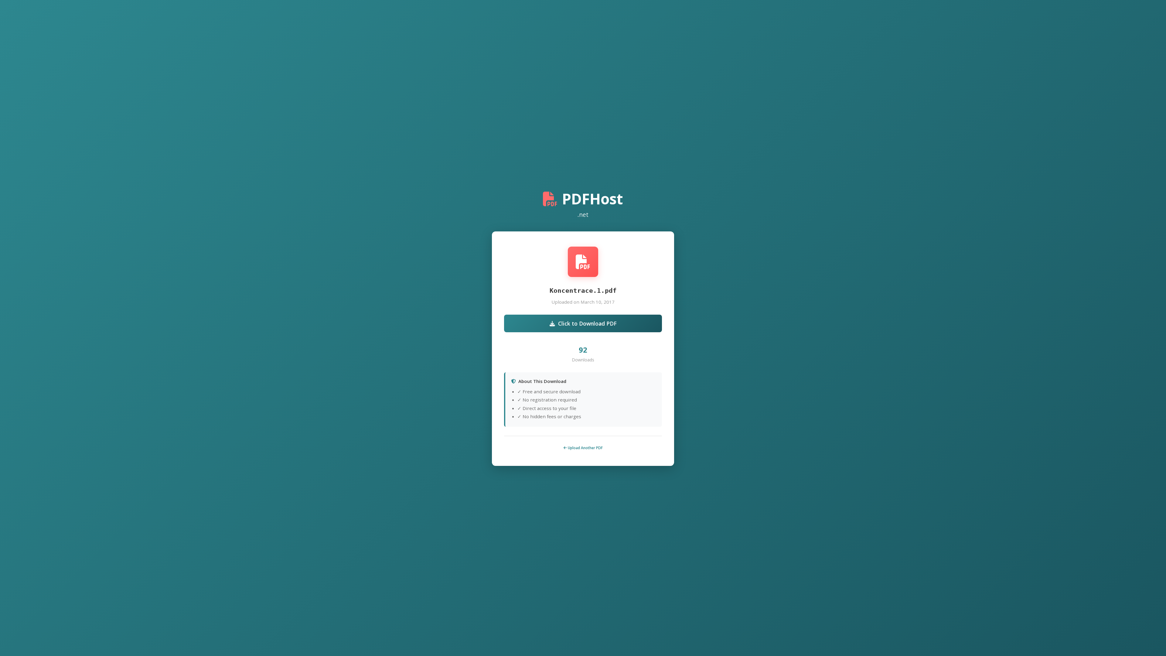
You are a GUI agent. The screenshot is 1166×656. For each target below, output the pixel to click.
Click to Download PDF (587, 323)
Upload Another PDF (585, 447)
